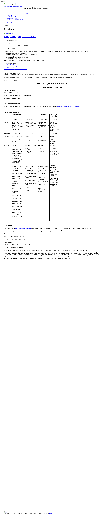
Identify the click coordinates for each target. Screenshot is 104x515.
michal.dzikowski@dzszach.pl (23, 228)
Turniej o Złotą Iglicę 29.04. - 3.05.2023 (20, 37)
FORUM (9, 15)
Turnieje (15, 43)
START (26, 13)
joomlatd (51, 513)
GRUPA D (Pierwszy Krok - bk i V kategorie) (16, 69)
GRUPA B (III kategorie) (10, 66)
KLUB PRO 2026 (11, 22)
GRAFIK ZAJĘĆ (11, 16)
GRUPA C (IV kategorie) (10, 67)
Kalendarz (9, 21)
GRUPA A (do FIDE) (9, 64)
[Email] (11, 33)
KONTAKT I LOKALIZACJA (15, 19)
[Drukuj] (6, 33)
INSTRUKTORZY (12, 18)
